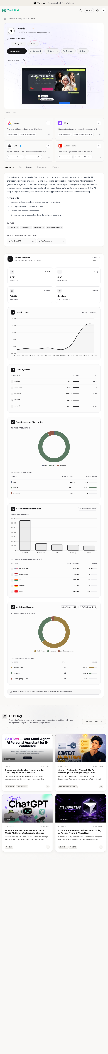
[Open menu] (103, 10)
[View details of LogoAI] (28, 128)
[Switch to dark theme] (97, 10)
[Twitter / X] (24, 60)
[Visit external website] (48, 123)
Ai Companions (21, 19)
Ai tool (11, 19)
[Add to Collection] (57, 51)
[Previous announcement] (5, 2)
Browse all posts (92, 721)
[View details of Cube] (28, 151)
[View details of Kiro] (79, 128)
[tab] (10, 167)
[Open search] (80, 10)
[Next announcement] (102, 2)
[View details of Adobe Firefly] (79, 151)
